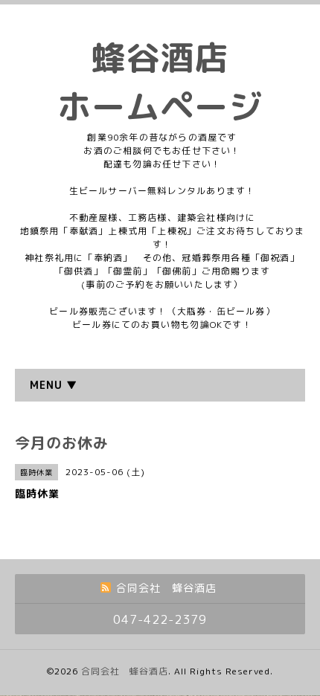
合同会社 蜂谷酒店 (124, 671)
